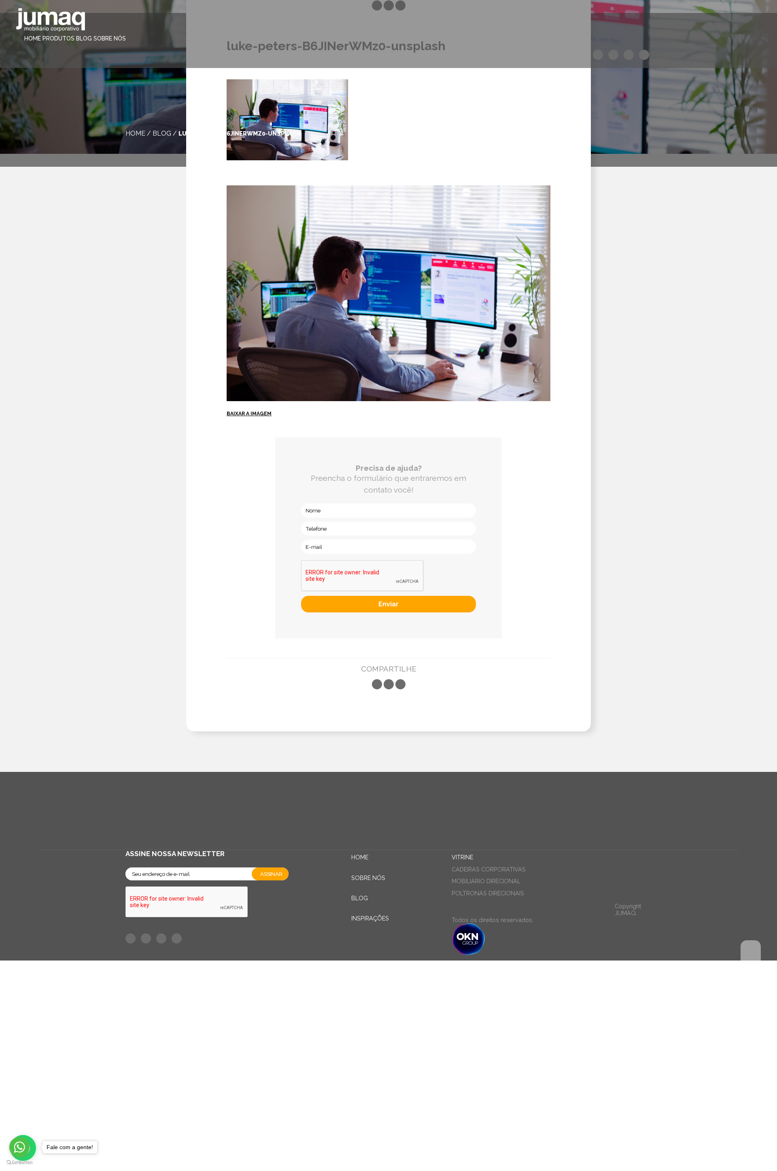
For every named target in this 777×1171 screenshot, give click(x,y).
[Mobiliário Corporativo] (50, 21)
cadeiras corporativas (489, 869)
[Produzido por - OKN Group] (468, 953)
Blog (84, 38)
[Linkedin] (400, 684)
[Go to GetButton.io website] (19, 1162)
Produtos (58, 38)
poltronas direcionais (488, 893)
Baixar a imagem (249, 414)
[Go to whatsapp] (19, 1147)
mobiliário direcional (486, 881)
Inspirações (370, 918)
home (135, 133)
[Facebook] (377, 684)
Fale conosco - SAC (165, 971)
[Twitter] (389, 684)
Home (32, 38)
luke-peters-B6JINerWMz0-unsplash (239, 133)
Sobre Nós (109, 38)
